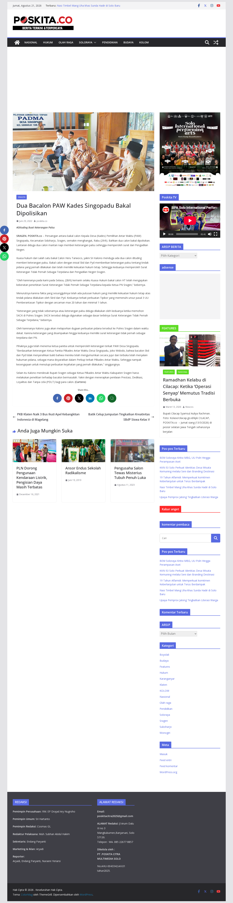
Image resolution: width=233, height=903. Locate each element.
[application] (190, 220)
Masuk (163, 754)
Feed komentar (169, 766)
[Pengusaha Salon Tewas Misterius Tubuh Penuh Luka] (132, 442)
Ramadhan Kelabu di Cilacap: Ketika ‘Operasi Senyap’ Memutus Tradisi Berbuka (189, 389)
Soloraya (85, 42)
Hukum (48, 42)
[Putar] (164, 234)
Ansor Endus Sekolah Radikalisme (83, 470)
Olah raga (66, 42)
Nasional (30, 42)
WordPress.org (168, 772)
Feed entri (165, 760)
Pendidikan (110, 42)
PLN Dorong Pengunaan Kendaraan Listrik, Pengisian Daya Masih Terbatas (31, 477)
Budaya (128, 42)
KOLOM (144, 42)
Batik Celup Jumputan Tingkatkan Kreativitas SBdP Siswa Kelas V (119, 417)
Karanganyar (167, 678)
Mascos (189, 406)
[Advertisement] (116, 85)
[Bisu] (210, 234)
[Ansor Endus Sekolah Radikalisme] (83, 442)
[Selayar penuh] (215, 234)
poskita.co (42, 221)
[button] (94, 42)
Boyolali (164, 654)
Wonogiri (165, 732)
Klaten (163, 684)
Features (168, 372)
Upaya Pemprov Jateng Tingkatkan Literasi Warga (189, 497)
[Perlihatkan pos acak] (216, 42)
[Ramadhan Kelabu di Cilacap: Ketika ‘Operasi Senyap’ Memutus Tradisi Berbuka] (190, 350)
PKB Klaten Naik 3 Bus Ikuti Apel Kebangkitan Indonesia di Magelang (48, 417)
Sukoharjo (166, 726)
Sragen (21, 197)
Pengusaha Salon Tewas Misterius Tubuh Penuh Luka (130, 473)
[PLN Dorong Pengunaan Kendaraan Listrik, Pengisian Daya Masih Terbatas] (34, 442)
